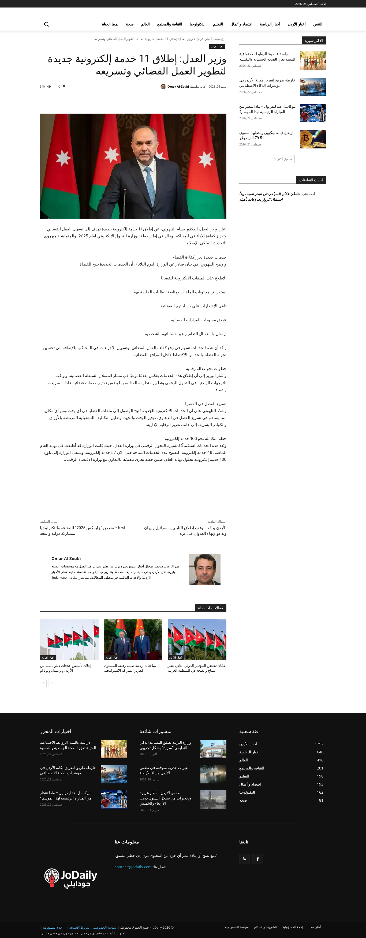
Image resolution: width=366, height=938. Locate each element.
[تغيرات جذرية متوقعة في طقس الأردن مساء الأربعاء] (213, 774)
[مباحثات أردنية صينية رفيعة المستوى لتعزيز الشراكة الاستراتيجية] (133, 639)
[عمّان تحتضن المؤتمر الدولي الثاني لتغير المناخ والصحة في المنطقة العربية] (197, 639)
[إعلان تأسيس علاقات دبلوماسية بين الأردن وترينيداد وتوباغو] (69, 639)
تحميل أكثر (284, 159)
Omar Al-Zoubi (178, 86)
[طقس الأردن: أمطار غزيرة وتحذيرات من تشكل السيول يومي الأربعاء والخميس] (213, 799)
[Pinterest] (166, 100)
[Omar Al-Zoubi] (163, 86)
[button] (46, 24)
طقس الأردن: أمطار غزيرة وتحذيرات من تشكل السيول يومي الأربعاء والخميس (166, 798)
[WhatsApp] (154, 100)
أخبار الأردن (204, 38)
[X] (178, 100)
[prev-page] (51, 683)
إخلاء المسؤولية (53, 927)
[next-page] (43, 683)
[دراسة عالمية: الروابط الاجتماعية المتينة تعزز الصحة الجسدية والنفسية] (313, 60)
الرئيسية (220, 38)
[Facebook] (191, 100)
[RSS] (244, 859)
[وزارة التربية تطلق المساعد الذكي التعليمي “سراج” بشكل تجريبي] (213, 749)
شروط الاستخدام (78, 927)
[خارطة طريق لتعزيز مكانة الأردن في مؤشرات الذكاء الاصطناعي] (313, 87)
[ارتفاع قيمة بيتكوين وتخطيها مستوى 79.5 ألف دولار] (313, 139)
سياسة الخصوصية (105, 927)
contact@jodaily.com (133, 866)
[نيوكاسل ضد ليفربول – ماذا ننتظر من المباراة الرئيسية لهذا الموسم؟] (313, 113)
